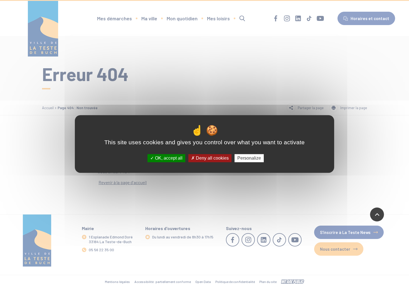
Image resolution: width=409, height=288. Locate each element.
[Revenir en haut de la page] (377, 214)
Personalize (249, 158)
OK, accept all (168, 158)
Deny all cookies (212, 158)
